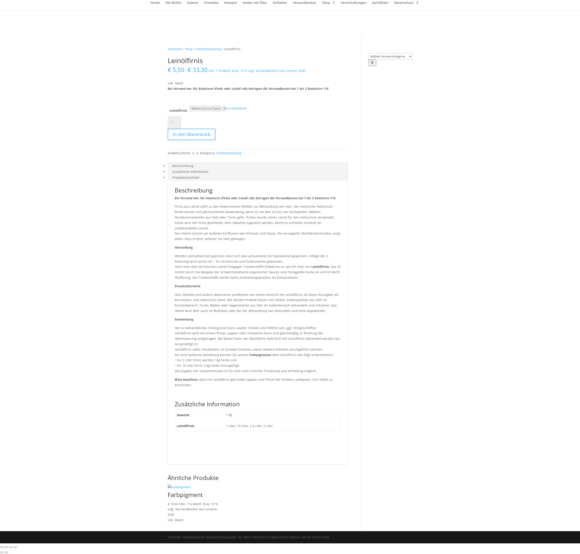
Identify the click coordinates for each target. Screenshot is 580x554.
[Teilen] (11, 547)
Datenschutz (404, 3)
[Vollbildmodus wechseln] (6, 547)
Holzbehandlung (208, 49)
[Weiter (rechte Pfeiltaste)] (6, 552)
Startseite (175, 49)
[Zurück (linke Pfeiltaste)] (2, 552)
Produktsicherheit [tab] (185, 177)
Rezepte (230, 3)
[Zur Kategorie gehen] (372, 62)
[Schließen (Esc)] (15, 547)
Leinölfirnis (178, 110)
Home (155, 3)
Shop (326, 3)
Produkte (211, 3)
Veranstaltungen (353, 3)
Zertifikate (380, 3)
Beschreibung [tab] (182, 166)
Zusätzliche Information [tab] (190, 171)
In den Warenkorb (191, 134)
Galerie (192, 3)
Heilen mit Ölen (255, 3)
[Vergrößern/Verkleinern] (2, 547)
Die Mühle (173, 3)
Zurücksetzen (236, 108)
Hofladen (280, 3)
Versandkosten (304, 3)
